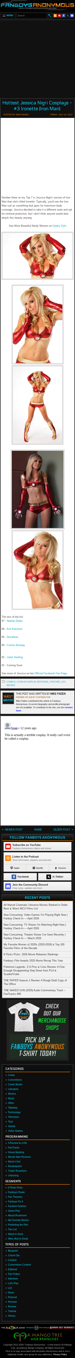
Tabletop (12, 1107)
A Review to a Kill (17, 1143)
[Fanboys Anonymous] (37, 5)
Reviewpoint (15, 1166)
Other (11, 1103)
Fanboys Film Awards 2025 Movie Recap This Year (33, 960)
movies (11, 685)
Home (38, 829)
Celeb (11, 1075)
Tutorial (12, 1311)
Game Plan (14, 1210)
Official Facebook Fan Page (50, 673)
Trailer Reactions (17, 1170)
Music (11, 1098)
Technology (14, 1112)
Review (12, 1306)
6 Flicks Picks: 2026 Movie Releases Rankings (31, 954)
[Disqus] (37, 771)
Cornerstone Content (19, 1264)
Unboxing (13, 1175)
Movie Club (14, 1161)
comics (11, 682)
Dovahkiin (12, 637)
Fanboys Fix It (15, 1201)
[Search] (49, 15)
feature (55, 682)
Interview (13, 1278)
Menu (10, 15)
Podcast (12, 1297)
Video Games (15, 1130)
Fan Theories (15, 1196)
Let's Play (13, 1283)
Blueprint (13, 1250)
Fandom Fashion (17, 1206)
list (63, 682)
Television (13, 1117)
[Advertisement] (37, 58)
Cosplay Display (26, 682)
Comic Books (15, 1084)
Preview (12, 1301)
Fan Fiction (14, 1274)
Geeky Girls (59, 225)
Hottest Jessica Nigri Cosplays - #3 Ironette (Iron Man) (37, 106)
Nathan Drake (15, 620)
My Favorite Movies (18, 1220)
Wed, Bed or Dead (18, 1238)
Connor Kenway (16, 645)
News (11, 1292)
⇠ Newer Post (12, 829)
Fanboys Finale (16, 1192)
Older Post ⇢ (63, 829)
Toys (10, 1121)
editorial (43, 682)
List (10, 1288)
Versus (11, 1315)
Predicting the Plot (18, 1224)
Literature (13, 1089)
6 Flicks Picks (15, 1187)
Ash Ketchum (14, 628)
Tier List (12, 1229)
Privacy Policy (60, 1354)
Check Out (13, 1255)
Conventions (15, 1079)
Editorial (12, 1269)
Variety (11, 1126)
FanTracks (13, 1147)
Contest (12, 1260)
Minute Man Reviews (19, 1157)
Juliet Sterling (15, 657)
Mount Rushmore (17, 1215)
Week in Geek (15, 1234)
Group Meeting (16, 1152)
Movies (12, 1093)
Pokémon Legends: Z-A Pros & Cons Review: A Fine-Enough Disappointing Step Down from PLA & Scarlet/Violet (34, 970)
